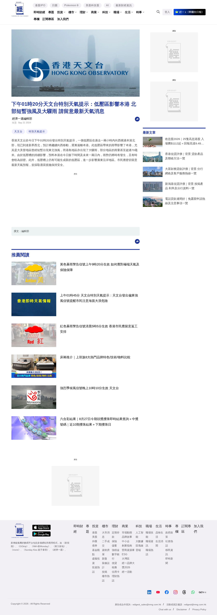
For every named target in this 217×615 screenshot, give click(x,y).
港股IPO (40, 5)
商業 (94, 12)
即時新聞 (169, 560)
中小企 (125, 541)
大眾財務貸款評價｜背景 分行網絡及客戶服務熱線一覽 (184, 171)
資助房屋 (106, 552)
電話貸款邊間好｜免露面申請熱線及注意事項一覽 (185, 201)
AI (107, 5)
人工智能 (139, 534)
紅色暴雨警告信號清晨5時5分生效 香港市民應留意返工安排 (99, 328)
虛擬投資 (96, 560)
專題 (51, 12)
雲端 (138, 550)
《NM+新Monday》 (40, 546)
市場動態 (127, 532)
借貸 (114, 563)
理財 (82, 12)
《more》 (15, 550)
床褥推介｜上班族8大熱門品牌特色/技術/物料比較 (95, 357)
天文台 (18, 131)
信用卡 (115, 571)
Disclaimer (181, 609)
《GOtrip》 (23, 546)
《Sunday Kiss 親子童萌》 (36, 550)
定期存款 (115, 534)
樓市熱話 (106, 578)
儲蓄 (114, 545)
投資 (60, 12)
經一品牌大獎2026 (128, 565)
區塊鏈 (139, 545)
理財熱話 (115, 578)
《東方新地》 (59, 546)
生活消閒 (159, 543)
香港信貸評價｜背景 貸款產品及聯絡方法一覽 (184, 156)
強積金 (115, 550)
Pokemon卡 (71, 5)
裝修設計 (106, 565)
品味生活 (159, 534)
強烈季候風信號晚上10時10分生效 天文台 (89, 388)
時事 (139, 12)
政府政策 (169, 534)
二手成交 (106, 543)
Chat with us (165, 609)
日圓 (55, 5)
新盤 (104, 558)
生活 (128, 12)
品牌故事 (127, 536)
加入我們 (63, 19)
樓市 (71, 12)
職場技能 (149, 534)
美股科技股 (92, 5)
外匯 (94, 541)
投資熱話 (96, 569)
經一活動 (127, 571)
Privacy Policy (199, 609)
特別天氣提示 (37, 131)
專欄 (36, 19)
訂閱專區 (48, 19)
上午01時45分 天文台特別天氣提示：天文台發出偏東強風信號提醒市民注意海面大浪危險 (99, 298)
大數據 (139, 541)
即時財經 (39, 12)
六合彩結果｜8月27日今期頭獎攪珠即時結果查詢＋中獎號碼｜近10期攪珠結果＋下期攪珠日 (99, 421)
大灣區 (125, 558)
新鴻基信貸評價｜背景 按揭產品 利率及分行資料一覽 (184, 186)
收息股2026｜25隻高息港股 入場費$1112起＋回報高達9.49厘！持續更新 (184, 141)
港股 (94, 532)
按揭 (104, 571)
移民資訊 (169, 552)
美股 (94, 536)
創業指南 (127, 545)
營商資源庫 (128, 550)
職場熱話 (149, 552)
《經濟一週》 (58, 550)
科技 (105, 12)
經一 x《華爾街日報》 (191, 12)
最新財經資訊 (124, 5)
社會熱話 (169, 543)
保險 (114, 541)
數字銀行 (115, 556)
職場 (116, 12)
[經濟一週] (19, 9)
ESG (124, 554)
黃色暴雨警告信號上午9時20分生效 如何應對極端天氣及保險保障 (99, 267)
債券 (94, 545)
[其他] (137, 119)
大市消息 (106, 534)
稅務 (114, 567)
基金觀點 (96, 552)
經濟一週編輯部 (22, 118)
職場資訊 (149, 543)
